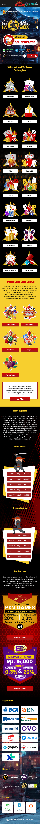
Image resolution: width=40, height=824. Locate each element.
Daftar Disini (19, 638)
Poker (10, 171)
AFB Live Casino (29, 96)
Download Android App (14, 56)
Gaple (29, 121)
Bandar (29, 220)
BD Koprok (10, 96)
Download (31, 56)
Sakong (29, 245)
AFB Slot (10, 121)
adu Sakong (10, 146)
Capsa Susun (11, 245)
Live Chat (20, 399)
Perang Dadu (29, 270)
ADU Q (11, 196)
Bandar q (29, 146)
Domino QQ (29, 171)
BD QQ (29, 196)
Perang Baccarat (10, 270)
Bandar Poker (10, 220)
